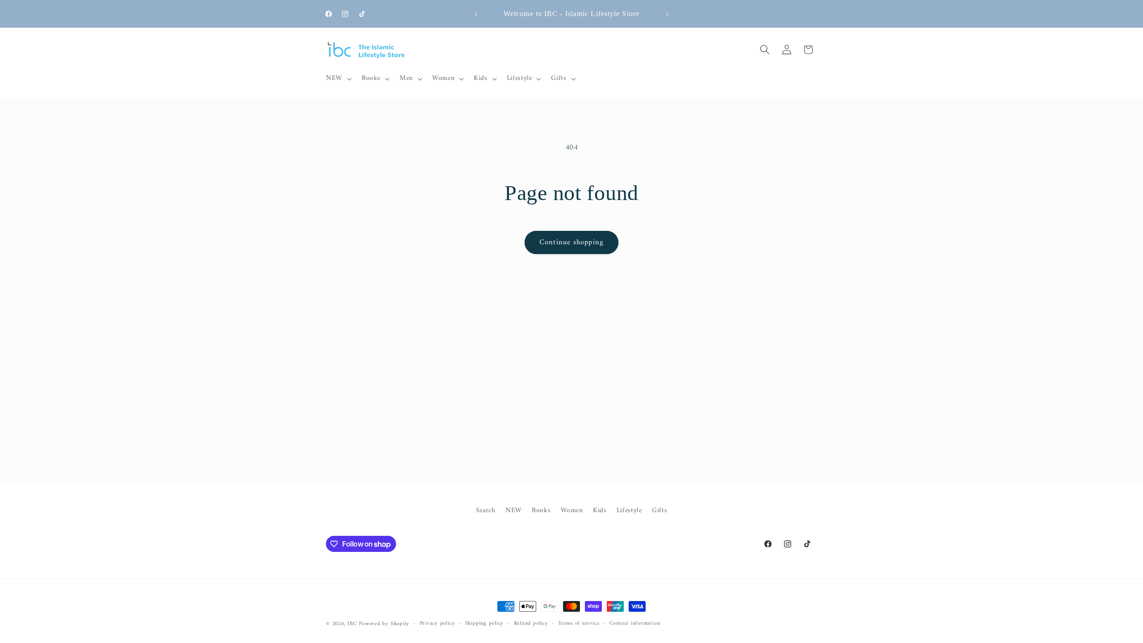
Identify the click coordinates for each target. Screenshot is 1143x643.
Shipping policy (484, 623)
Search (486, 511)
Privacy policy (437, 623)
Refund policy (531, 623)
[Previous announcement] (476, 13)
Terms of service (578, 623)
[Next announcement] (667, 13)
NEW (513, 511)
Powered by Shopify (384, 624)
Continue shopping (571, 242)
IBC (352, 624)
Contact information (634, 623)
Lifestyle (629, 511)
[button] (338, 78)
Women (572, 511)
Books (541, 511)
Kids (600, 511)
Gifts (659, 511)
